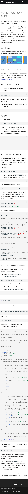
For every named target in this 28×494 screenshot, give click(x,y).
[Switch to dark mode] (22, 1)
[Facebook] (16, 491)
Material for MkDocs (10, 488)
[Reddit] (10, 491)
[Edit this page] (26, 13)
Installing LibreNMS (6, 79)
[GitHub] (2, 491)
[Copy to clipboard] (26, 94)
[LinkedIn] (19, 491)
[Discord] (8, 491)
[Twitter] (13, 491)
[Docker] (5, 491)
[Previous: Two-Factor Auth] (2, 483)
